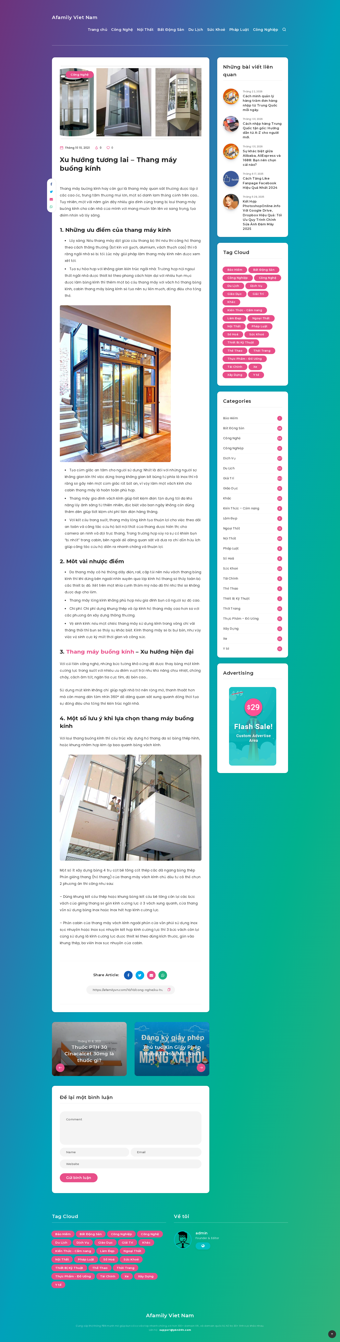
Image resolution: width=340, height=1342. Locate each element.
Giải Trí (258, 294)
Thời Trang (261, 350)
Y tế (256, 375)
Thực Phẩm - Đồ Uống (244, 358)
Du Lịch (195, 30)
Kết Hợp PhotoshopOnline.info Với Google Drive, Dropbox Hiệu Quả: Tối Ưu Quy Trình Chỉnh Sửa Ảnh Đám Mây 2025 (262, 215)
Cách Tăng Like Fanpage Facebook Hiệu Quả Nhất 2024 (260, 183)
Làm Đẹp (234, 318)
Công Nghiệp (265, 30)
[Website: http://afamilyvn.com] (202, 1246)
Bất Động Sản (170, 30)
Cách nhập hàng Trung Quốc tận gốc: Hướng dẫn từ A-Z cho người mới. (262, 130)
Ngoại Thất (261, 318)
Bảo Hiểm (234, 270)
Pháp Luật (239, 30)
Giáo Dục (234, 294)
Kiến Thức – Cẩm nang (241, 508)
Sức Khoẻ (216, 30)
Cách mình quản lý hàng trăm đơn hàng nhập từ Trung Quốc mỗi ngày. (260, 103)
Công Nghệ (122, 30)
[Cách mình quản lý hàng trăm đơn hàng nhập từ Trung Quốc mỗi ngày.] (231, 96)
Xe (255, 367)
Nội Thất (145, 30)
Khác (231, 302)
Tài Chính (234, 367)
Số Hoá (232, 334)
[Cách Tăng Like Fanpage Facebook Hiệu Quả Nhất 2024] (231, 179)
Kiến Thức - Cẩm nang (244, 310)
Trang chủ (97, 30)
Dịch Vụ (256, 286)
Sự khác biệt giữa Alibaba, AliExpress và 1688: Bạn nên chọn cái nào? (262, 158)
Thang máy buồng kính (100, 651)
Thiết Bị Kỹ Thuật (240, 342)
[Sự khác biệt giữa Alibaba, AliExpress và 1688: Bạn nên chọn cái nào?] (231, 151)
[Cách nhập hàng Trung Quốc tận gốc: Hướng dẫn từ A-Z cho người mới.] (231, 124)
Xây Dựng (234, 375)
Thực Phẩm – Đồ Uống (241, 618)
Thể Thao (234, 350)
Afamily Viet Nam (75, 17)
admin (202, 1233)
